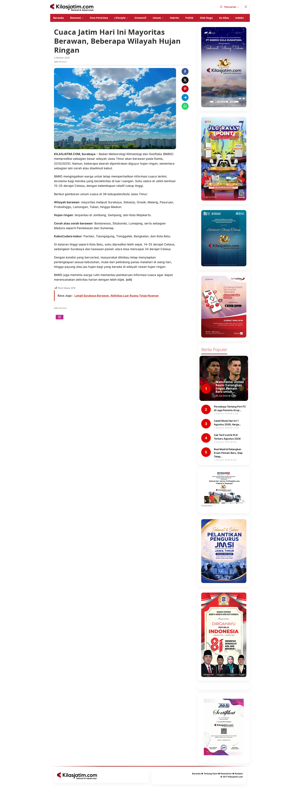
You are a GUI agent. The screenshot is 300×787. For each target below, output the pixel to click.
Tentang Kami (211, 773)
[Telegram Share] (185, 97)
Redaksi (239, 773)
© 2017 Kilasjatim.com (231, 776)
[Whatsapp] (185, 106)
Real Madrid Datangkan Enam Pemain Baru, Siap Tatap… (228, 453)
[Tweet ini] (185, 80)
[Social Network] (246, 7)
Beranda (196, 773)
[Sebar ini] (185, 71)
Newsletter (226, 773)
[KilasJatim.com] (71, 7)
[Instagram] (59, 317)
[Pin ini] (185, 88)
